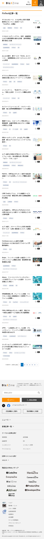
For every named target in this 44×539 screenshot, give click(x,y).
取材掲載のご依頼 (32, 411)
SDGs (10, 352)
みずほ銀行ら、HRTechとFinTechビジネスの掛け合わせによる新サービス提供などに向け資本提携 (16, 212)
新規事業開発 (6, 47)
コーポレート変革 (28, 445)
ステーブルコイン (22, 336)
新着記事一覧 (7, 426)
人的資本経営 (12, 336)
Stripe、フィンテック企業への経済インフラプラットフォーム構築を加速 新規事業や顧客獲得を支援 (16, 259)
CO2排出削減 (6, 356)
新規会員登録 (33, 400)
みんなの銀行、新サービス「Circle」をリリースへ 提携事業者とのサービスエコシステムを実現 (16, 58)
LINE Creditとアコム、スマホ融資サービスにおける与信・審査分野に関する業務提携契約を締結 (16, 195)
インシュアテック (24, 302)
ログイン (12, 400)
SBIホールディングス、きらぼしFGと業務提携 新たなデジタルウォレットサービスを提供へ (16, 139)
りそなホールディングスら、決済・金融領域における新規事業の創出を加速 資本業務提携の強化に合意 (16, 38)
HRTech (11, 218)
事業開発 (10, 28)
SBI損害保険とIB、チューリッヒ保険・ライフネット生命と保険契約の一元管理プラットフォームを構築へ (16, 296)
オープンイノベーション (15, 44)
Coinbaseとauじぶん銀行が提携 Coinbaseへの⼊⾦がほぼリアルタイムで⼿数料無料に (16, 243)
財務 (10, 81)
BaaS (28, 64)
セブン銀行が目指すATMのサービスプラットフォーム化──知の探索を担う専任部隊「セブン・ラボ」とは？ (15, 156)
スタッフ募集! (12, 508)
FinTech (16, 28)
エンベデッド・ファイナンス (19, 182)
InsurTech (15, 302)
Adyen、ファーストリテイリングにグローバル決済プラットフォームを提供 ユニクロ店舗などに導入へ (16, 279)
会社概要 (10, 517)
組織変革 (4, 441)
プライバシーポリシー (14, 523)
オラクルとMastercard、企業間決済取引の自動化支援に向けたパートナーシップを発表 (16, 76)
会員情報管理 (12, 511)
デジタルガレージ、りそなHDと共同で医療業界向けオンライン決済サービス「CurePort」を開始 (16, 22)
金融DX (14, 112)
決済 (10, 249)
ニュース (5, 420)
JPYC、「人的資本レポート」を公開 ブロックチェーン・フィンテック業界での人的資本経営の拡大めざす (16, 330)
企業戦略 (10, 201)
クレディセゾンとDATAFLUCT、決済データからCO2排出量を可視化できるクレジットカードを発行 (16, 346)
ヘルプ (10, 502)
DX (21, 28)
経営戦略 (25, 437)
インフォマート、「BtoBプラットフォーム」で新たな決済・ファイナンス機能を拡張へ (16, 92)
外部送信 (10, 526)
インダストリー (6, 445)
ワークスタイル (6, 449)
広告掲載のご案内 (11, 411)
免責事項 (10, 514)
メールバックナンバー (18, 405)
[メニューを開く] (3, 3)
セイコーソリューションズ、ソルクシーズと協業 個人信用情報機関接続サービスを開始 (16, 107)
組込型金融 (5, 185)
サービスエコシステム (8, 67)
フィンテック (6, 64)
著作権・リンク (12, 505)
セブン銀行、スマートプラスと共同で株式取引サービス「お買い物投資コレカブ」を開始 (16, 227)
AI (9, 129)
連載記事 (4, 460)
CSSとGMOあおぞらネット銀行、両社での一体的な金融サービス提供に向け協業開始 (16, 311)
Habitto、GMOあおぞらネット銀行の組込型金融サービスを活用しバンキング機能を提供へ (16, 176)
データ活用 (15, 129)
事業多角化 (20, 165)
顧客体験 (11, 285)
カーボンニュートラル (20, 352)
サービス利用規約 (13, 520)
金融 (4, 28)
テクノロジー (26, 449)
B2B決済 (20, 81)
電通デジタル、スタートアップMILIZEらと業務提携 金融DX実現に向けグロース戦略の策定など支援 (16, 123)
